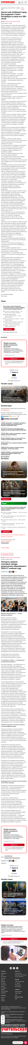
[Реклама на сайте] (25, 1042)
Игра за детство (6, 396)
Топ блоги (5, 458)
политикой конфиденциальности (17, 361)
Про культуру (3, 976)
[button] (5, 416)
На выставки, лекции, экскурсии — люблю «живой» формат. (14, 319)
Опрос (4, 503)
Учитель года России (19, 976)
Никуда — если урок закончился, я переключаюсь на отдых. (12, 325)
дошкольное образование (12, 858)
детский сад (8, 856)
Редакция (3, 997)
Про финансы (3, 988)
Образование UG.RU (7, 554)
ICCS (16, 995)
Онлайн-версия (18, 993)
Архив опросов (5, 543)
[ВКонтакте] (9, 572)
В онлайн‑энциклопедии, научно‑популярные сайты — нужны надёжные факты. (13, 316)
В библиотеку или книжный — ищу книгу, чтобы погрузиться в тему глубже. (14, 322)
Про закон (3, 978)
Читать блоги (6, 499)
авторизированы (5, 410)
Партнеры (3, 1000)
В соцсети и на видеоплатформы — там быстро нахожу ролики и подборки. (13, 312)
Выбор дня (3, 981)
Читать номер (22, 8)
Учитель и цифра (4, 991)
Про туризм (3, 983)
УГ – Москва (17, 983)
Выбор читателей (11, 419)
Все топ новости (5, 456)
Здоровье (3, 989)
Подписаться (14, 358)
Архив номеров (18, 986)
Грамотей (3, 986)
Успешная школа (18, 973)
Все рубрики (3, 992)
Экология (3, 979)
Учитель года (3, 984)
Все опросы (4, 337)
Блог (16, 998)
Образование (3, 973)
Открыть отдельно (6, 541)
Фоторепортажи (19, 997)
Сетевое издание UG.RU (19, 981)
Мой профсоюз (18, 984)
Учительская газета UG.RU (12, 21)
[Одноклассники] (11, 572)
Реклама (2, 999)
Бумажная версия (18, 991)
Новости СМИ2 (5, 547)
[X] (13, 572)
